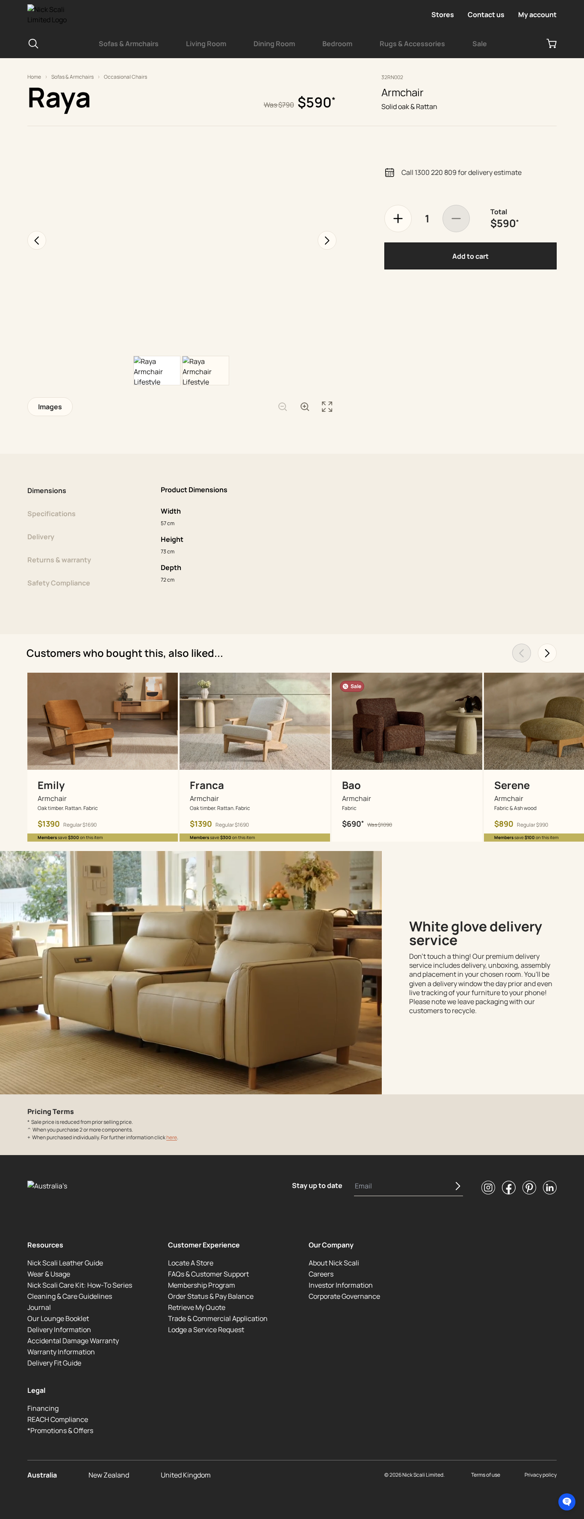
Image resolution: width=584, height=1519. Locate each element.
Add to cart (470, 256)
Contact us (486, 14)
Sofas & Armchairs (72, 77)
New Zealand (108, 1475)
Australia (42, 1475)
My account (537, 14)
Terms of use (485, 1474)
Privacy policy (541, 1474)
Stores (442, 14)
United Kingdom (186, 1475)
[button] (566, 1501)
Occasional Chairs (125, 77)
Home (34, 77)
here (171, 1137)
